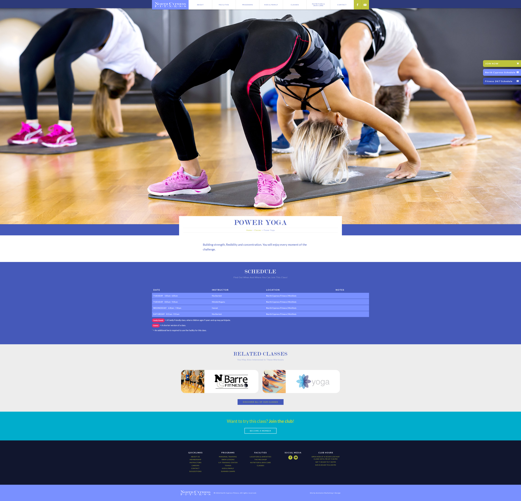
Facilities (224, 5)
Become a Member (260, 431)
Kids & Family (271, 5)
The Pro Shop (260, 459)
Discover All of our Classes (260, 402)
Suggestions (195, 471)
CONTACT (342, 5)
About (200, 5)
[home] (170, 5)
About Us (195, 457)
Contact (195, 468)
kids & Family (228, 468)
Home (249, 230)
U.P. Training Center (228, 462)
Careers (195, 465)
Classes (295, 5)
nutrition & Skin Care (260, 462)
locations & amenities (260, 457)
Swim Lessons (228, 459)
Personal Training (228, 457)
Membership (195, 459)
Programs (247, 5)
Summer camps (228, 471)
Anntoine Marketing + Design (328, 493)
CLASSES (260, 465)
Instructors (195, 462)
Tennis (228, 465)
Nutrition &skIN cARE (318, 4)
